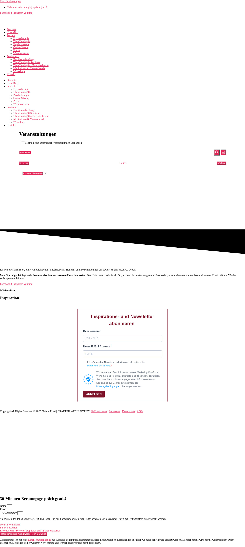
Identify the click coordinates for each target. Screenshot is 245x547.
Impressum (114, 411)
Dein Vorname (92, 331)
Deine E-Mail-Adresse (96, 346)
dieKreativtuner (99, 411)
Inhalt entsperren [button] (9, 527)
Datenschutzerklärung (98, 365)
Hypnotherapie (21, 38)
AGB (140, 411)
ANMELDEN (94, 394)
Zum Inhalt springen (10, 1)
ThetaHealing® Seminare (26, 62)
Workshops (19, 71)
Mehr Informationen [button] (10, 524)
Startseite (11, 29)
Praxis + (11, 35)
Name (3, 505)
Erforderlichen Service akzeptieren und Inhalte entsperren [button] (30, 530)
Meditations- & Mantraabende (29, 68)
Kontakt (11, 74)
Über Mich (12, 32)
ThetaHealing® (21, 41)
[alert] (122, 143)
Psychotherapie (21, 44)
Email (3, 509)
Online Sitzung (21, 47)
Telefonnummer (8, 512)
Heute (122, 163)
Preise (16, 50)
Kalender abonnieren (32, 173)
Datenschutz (128, 411)
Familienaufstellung (23, 59)
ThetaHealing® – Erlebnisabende (30, 65)
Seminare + (13, 56)
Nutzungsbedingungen (108, 386)
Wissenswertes (21, 53)
